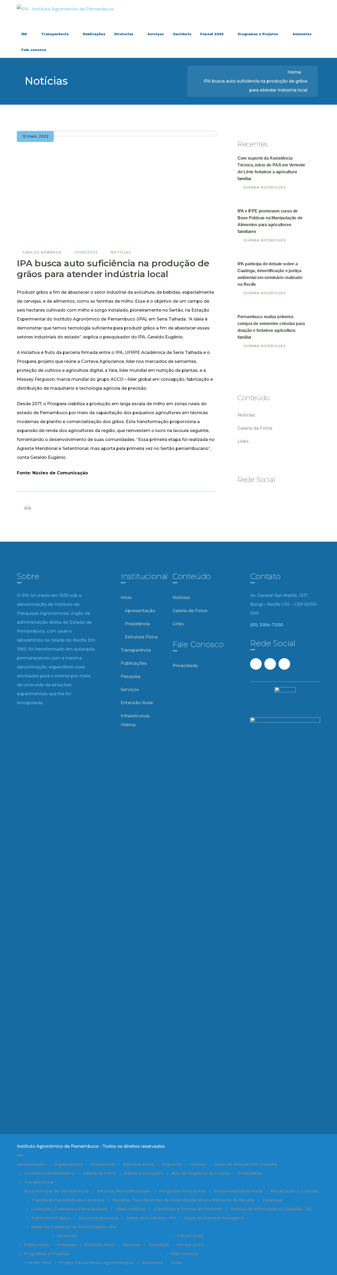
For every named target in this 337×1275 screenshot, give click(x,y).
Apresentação (140, 610)
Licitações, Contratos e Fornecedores (69, 1208)
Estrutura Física (141, 636)
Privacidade (185, 665)
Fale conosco (184, 1253)
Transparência (136, 650)
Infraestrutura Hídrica (135, 720)
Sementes (152, 1262)
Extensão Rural (137, 702)
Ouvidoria (159, 1244)
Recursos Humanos (98, 1217)
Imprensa (172, 1164)
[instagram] (271, 496)
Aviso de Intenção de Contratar (246, 1164)
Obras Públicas (131, 1208)
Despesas (273, 1199)
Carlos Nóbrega (42, 252)
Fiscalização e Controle (294, 1190)
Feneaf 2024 (190, 1244)
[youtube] (257, 496)
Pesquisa (130, 676)
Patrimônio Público (51, 1217)
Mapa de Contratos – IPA (151, 1217)
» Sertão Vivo (37, 1262)
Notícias (121, 252)
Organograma (68, 1164)
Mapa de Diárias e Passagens (214, 1217)
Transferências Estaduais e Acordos (68, 1199)
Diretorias (67, 1235)
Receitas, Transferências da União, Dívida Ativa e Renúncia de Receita (184, 1199)
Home (294, 72)
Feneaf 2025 (190, 1235)
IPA (27, 508)
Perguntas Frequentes (182, 1190)
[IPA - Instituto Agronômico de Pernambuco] (65, 8)
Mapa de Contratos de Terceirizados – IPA (74, 1226)
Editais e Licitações (143, 1173)
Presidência (137, 623)
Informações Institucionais (124, 1190)
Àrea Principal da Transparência (56, 1190)
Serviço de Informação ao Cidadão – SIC (271, 1208)
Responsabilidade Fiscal (238, 1190)
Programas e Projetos (46, 1253)
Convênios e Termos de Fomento (188, 1208)
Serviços (130, 689)
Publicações (134, 663)
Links (243, 441)
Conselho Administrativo (49, 1173)
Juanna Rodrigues (264, 187)
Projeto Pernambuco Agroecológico (96, 1262)
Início (126, 597)
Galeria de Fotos (254, 428)
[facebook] (243, 496)
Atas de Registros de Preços (200, 1173)
